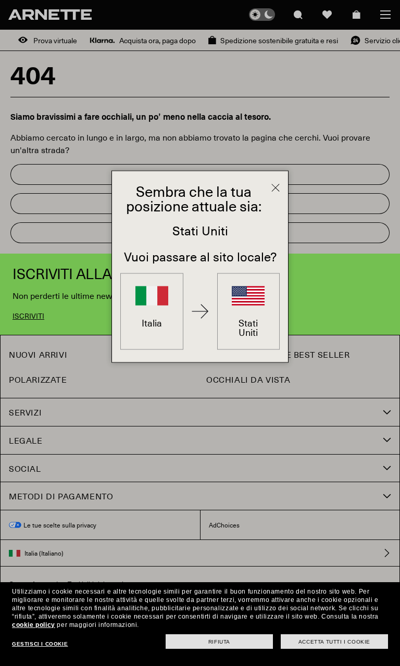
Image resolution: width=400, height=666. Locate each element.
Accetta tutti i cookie (334, 642)
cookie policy (33, 625)
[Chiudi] (275, 187)
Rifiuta (219, 642)
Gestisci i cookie (40, 644)
